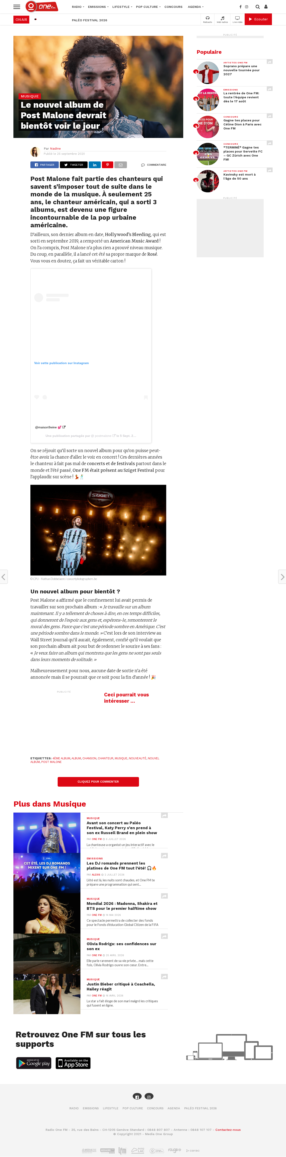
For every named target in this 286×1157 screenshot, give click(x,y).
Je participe (143, 582)
